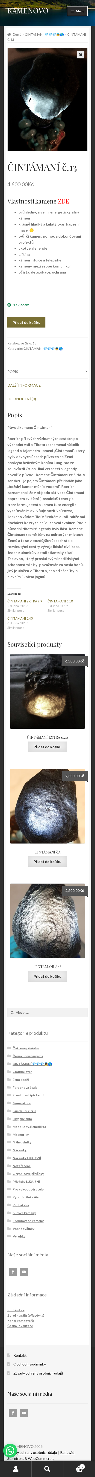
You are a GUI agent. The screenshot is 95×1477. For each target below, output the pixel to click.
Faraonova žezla (25, 1087)
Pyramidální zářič (26, 1197)
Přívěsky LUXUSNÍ (26, 1182)
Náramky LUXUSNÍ (27, 1158)
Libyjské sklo (22, 1119)
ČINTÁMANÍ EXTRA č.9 (24, 601)
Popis (12, 371)
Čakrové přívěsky (26, 1048)
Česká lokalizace (20, 1326)
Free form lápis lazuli (28, 1095)
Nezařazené (22, 1166)
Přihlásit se (15, 1310)
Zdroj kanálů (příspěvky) (25, 1315)
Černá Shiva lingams (28, 1056)
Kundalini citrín (24, 1111)
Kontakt (20, 1355)
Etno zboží (21, 1080)
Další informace (24, 385)
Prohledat (47, 1469)
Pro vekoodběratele (28, 1189)
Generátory (22, 1103)
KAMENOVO (27, 10)
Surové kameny (24, 1213)
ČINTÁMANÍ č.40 (20, 618)
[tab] (47, 372)
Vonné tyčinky (23, 1229)
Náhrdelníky (22, 1142)
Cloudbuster (22, 1072)
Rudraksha (21, 1205)
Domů (17, 34)
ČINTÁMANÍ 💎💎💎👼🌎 (44, 34)
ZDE (63, 201)
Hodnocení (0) (21, 399)
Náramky (20, 1150)
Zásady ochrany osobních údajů (38, 1373)
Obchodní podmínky (29, 1364)
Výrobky (19, 1236)
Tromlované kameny (28, 1221)
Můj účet (16, 1469)
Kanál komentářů (20, 1321)
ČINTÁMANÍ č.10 (60, 601)
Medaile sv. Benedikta (29, 1127)
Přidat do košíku (26, 322)
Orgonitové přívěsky (28, 1174)
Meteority (21, 1134)
